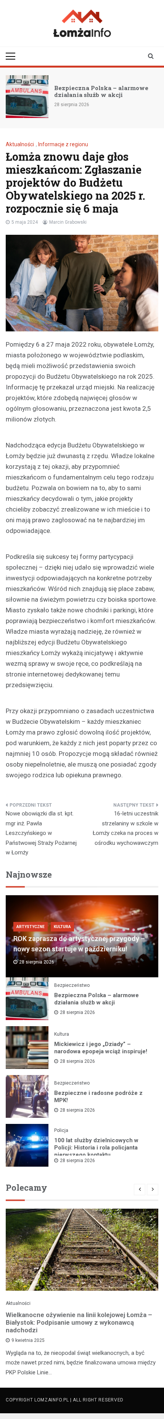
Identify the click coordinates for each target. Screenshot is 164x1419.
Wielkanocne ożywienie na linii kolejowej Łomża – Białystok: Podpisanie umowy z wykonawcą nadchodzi (79, 1322)
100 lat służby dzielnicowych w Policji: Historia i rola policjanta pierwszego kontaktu (96, 1147)
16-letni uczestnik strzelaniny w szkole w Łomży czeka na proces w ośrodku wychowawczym (125, 828)
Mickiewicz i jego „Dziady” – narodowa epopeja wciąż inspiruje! (100, 1048)
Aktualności (20, 144)
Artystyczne (30, 927)
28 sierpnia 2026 (77, 1012)
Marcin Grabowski (68, 222)
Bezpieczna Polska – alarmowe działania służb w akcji (101, 91)
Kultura (62, 927)
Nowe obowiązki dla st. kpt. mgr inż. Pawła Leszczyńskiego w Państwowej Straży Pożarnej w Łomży (41, 833)
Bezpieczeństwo (72, 985)
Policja (61, 1130)
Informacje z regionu (63, 144)
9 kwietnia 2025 (28, 1340)
